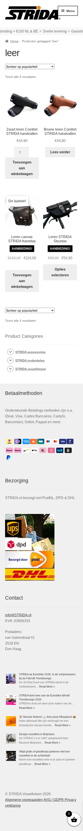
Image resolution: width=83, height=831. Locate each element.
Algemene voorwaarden (24, 800)
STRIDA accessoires (30, 352)
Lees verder (60, 152)
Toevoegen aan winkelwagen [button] (22, 168)
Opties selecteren (60, 272)
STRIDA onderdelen (30, 360)
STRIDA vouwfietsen (30, 369)
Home (14, 41)
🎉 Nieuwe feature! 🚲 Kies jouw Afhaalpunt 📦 (47, 716)
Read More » (47, 686)
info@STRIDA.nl (18, 615)
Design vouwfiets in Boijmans (36, 734)
